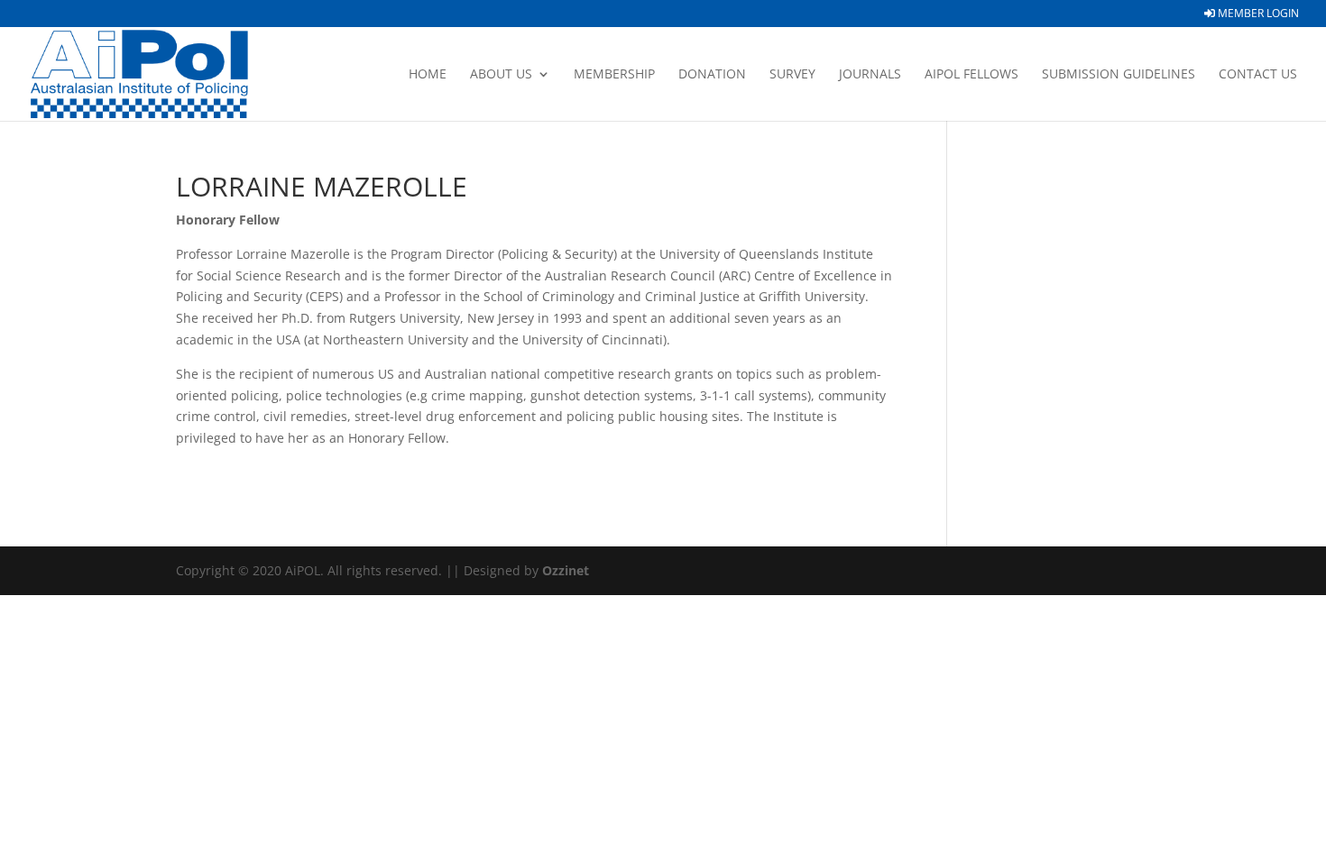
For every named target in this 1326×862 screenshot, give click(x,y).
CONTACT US (1258, 75)
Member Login (1257, 14)
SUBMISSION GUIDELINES (1118, 75)
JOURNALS (870, 75)
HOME (428, 75)
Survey (792, 75)
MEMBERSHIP (614, 75)
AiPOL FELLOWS (971, 75)
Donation (712, 75)
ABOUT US (501, 75)
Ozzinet (565, 570)
